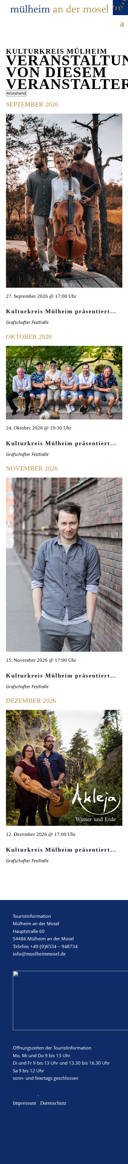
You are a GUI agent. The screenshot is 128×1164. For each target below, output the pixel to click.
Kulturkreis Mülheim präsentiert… (61, 311)
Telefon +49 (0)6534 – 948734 (45, 946)
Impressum (24, 1103)
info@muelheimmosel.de (39, 954)
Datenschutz (53, 1103)
